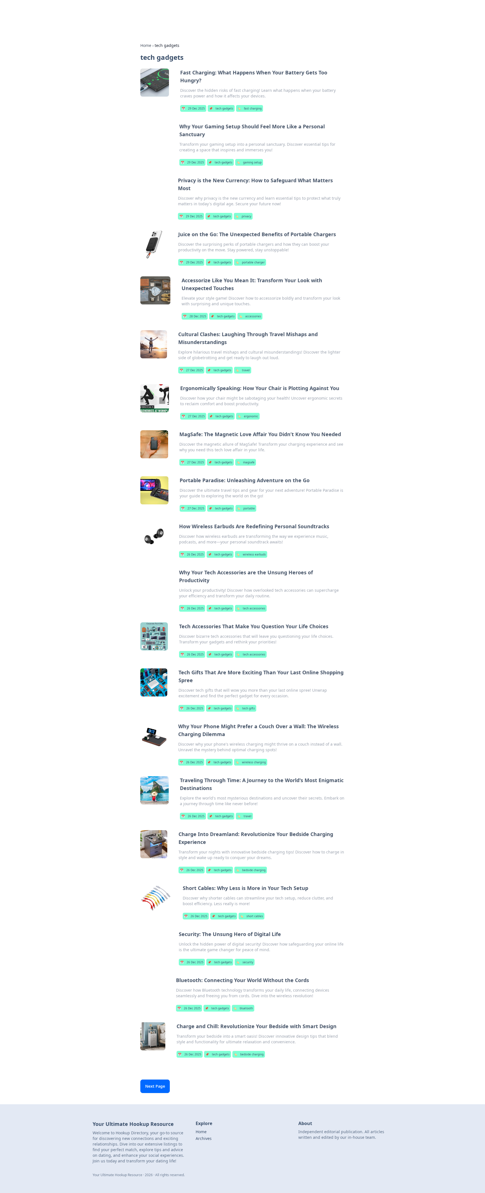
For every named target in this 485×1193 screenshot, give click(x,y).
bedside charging (251, 870)
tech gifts (245, 708)
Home (145, 45)
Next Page (155, 1086)
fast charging (249, 108)
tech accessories (250, 608)
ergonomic (247, 416)
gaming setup (249, 162)
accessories (250, 316)
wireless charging (250, 762)
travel (242, 370)
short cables (251, 916)
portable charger (250, 262)
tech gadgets (221, 108)
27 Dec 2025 (191, 370)
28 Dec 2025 (194, 316)
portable (246, 508)
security (244, 962)
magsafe (246, 462)
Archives (204, 1138)
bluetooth (243, 1008)
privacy (243, 216)
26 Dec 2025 (192, 554)
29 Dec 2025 (193, 108)
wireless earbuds (251, 554)
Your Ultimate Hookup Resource (185, 11)
